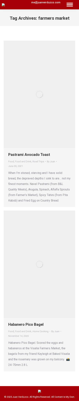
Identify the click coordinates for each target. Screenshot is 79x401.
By (51, 161)
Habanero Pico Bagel (26, 324)
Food (11, 161)
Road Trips (38, 161)
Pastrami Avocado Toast (29, 154)
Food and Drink (23, 161)
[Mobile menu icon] (69, 4)
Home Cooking (41, 331)
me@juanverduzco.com (45, 2)
